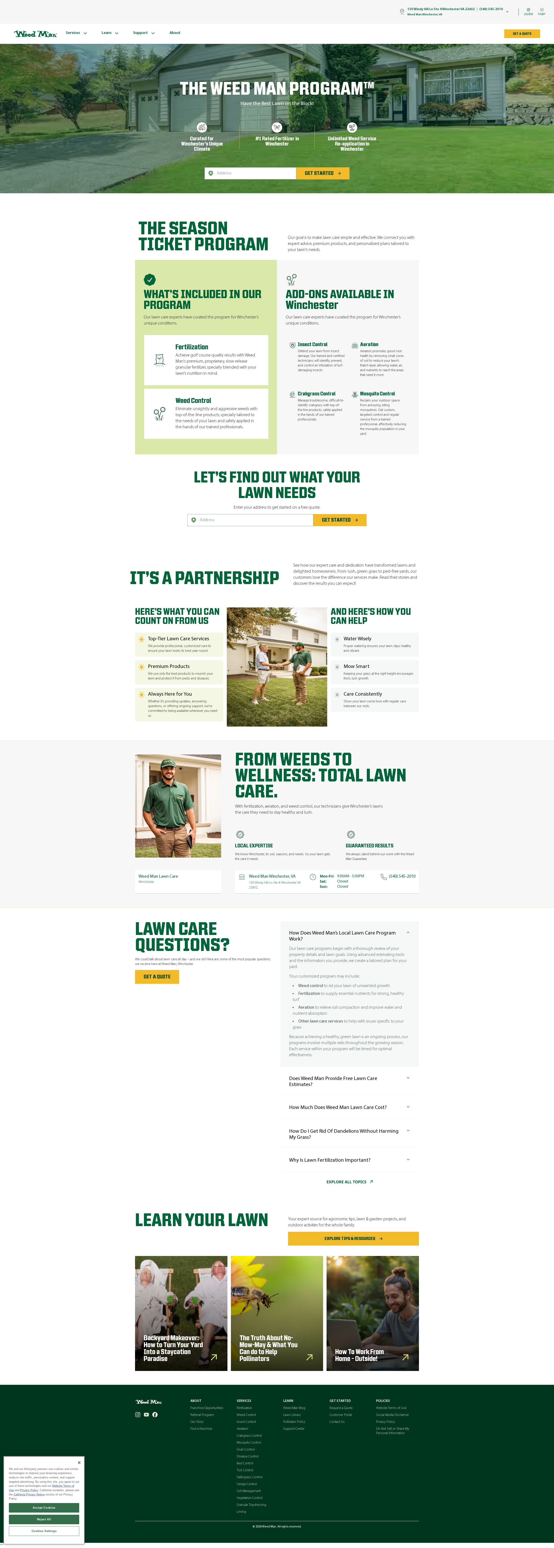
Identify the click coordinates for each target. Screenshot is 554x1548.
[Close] (79, 1462)
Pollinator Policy (294, 1422)
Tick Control (245, 1470)
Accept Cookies (44, 1507)
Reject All (44, 1519)
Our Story (196, 1422)
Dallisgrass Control (250, 1477)
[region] (44, 1500)
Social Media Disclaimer (392, 1415)
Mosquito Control (249, 1442)
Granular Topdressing (251, 1505)
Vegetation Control (250, 1498)
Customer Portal (341, 1415)
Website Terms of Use (391, 1408)
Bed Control (245, 1463)
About (195, 1401)
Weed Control (246, 1415)
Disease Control (248, 1456)
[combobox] (250, 173)
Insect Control (246, 1422)
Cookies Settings (44, 1531)
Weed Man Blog (294, 1408)
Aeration (242, 1429)
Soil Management (249, 1491)
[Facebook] (155, 1414)
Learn (288, 1401)
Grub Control (246, 1449)
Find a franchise (201, 1429)
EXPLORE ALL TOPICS (346, 1181)
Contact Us (337, 1422)
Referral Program (202, 1415)
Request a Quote (341, 1408)
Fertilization (244, 1408)
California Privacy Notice (29, 1494)
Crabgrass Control (249, 1436)
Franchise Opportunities (206, 1408)
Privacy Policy (385, 1422)
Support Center (293, 1429)
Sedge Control (247, 1484)
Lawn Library (292, 1415)
